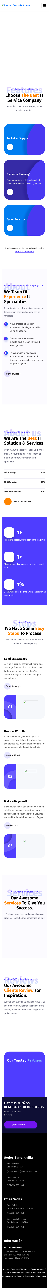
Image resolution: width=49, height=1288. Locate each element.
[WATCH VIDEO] (8, 501)
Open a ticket (13, 755)
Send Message (13, 686)
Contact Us (12, 825)
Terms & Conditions (24, 251)
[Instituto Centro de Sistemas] (17, 5)
